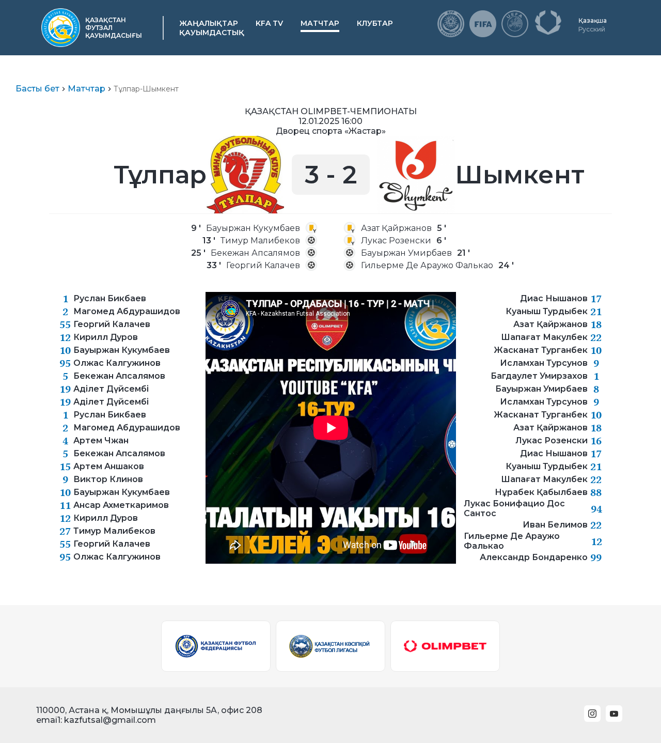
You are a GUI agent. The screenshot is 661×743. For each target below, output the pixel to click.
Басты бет (37, 89)
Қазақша (592, 20)
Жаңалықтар (208, 23)
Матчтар (320, 23)
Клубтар (375, 23)
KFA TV (269, 23)
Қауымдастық (211, 32)
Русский (591, 29)
